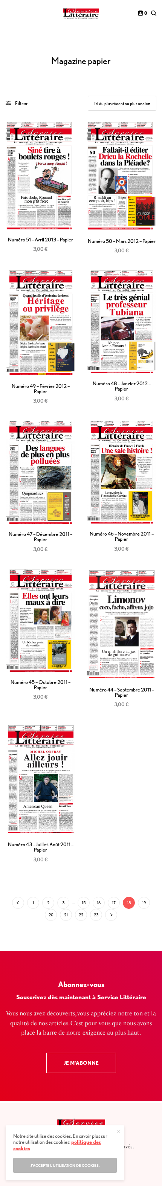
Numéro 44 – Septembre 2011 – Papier (121, 692)
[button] (81, 1063)
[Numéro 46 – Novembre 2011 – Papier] (121, 472)
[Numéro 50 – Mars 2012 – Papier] (121, 176)
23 (96, 914)
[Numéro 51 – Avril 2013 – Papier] (40, 175)
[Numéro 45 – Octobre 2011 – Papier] (40, 620)
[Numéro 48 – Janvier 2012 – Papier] (121, 321)
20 (51, 914)
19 (144, 902)
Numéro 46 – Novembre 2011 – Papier (122, 536)
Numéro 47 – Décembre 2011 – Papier (40, 536)
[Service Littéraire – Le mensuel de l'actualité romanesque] (81, 13)
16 (99, 902)
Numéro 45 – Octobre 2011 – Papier (40, 684)
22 (81, 914)
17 (114, 902)
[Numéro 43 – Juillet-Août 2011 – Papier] (40, 779)
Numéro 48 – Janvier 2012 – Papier (122, 386)
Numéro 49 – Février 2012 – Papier (41, 388)
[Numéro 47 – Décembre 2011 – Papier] (40, 472)
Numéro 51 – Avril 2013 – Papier (40, 240)
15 (84, 902)
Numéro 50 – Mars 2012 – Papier (122, 241)
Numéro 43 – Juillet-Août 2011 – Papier (40, 847)
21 (66, 914)
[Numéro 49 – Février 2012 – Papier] (40, 322)
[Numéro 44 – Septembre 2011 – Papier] (121, 624)
